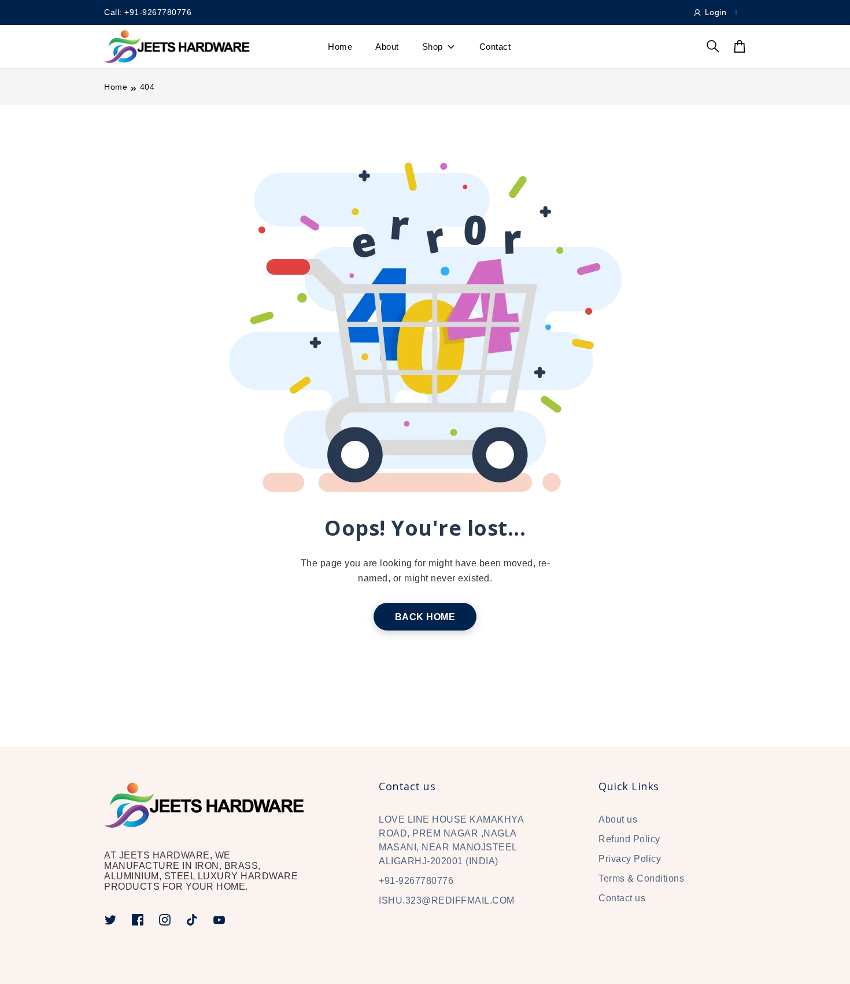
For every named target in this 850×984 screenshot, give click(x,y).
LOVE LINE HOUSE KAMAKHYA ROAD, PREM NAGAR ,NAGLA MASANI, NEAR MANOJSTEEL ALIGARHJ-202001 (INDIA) (451, 840)
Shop (432, 46)
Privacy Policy (629, 859)
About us (617, 819)
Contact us (621, 898)
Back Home (425, 617)
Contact (495, 46)
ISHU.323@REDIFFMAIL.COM (447, 900)
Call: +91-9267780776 (147, 12)
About (387, 46)
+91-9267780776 (416, 881)
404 (147, 86)
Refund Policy (629, 839)
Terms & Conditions (641, 878)
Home (340, 46)
